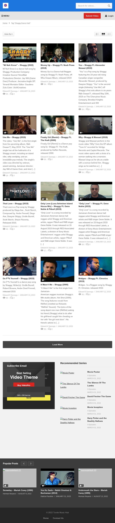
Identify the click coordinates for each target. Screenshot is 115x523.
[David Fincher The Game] (72, 397)
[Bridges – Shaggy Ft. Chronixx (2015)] (95, 266)
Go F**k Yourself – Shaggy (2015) (18, 278)
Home (46, 518)
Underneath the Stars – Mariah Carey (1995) (92, 491)
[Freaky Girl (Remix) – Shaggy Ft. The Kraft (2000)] (57, 125)
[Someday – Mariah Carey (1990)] (19, 478)
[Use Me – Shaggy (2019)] (19, 125)
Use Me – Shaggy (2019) (14, 137)
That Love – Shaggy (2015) (15, 203)
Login (110, 16)
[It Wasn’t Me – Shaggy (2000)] (57, 269)
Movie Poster (93, 372)
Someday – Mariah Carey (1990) (18, 490)
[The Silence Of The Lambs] (72, 385)
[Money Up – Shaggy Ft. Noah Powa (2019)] (57, 52)
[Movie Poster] (72, 373)
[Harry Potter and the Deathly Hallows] (72, 420)
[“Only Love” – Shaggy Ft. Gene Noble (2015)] (95, 191)
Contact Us (58, 518)
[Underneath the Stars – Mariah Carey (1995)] (95, 478)
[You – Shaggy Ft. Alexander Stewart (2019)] (95, 52)
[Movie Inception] (72, 408)
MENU (6, 16)
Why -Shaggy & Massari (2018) (93, 137)
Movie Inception (95, 407)
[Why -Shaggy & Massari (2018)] (95, 125)
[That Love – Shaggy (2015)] (19, 191)
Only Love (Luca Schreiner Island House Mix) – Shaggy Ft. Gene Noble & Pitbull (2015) (57, 206)
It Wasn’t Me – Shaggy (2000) (54, 284)
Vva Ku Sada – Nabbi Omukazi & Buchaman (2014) (56, 491)
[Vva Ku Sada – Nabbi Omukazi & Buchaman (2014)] (57, 478)
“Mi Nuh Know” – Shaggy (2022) (18, 65)
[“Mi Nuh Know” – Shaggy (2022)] (19, 52)
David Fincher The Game (99, 396)
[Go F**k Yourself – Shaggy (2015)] (19, 266)
